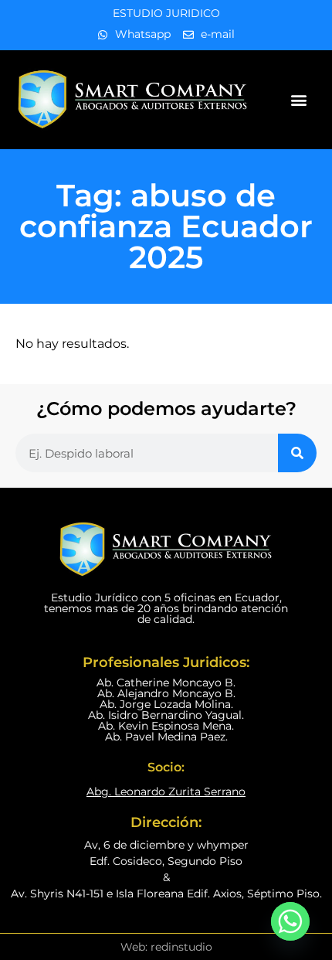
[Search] (297, 453)
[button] (299, 100)
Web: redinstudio (166, 947)
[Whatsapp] (290, 921)
